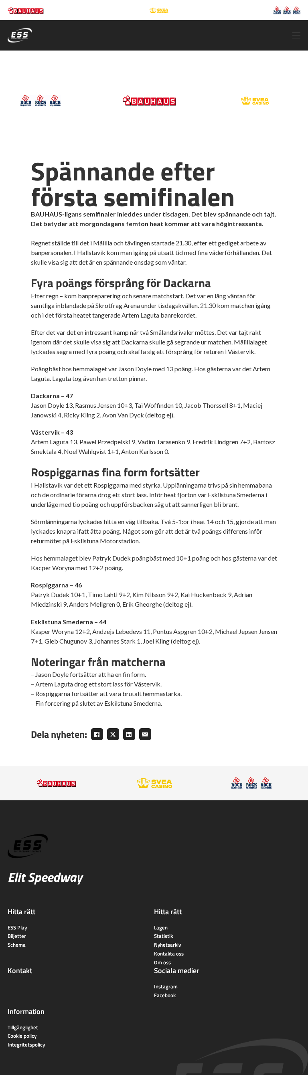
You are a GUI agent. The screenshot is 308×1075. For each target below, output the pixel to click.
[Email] (145, 734)
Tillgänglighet (23, 1027)
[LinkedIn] (129, 734)
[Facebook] (97, 734)
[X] (113, 734)
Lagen (161, 927)
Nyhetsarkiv (167, 945)
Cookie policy (22, 1036)
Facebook (165, 995)
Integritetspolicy (26, 1045)
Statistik (163, 936)
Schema (17, 945)
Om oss (162, 962)
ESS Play (17, 927)
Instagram (166, 986)
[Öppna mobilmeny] (296, 35)
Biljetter (17, 936)
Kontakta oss (169, 953)
